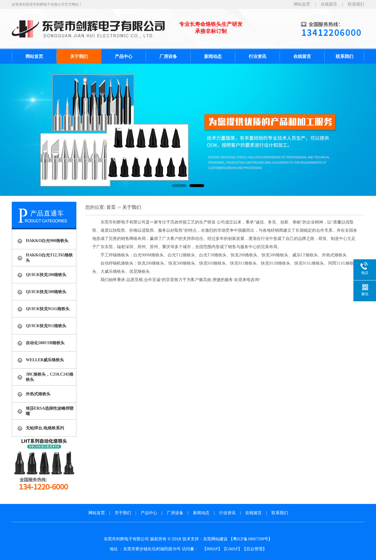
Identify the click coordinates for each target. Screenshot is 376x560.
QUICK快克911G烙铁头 (48, 309)
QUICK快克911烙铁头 (46, 326)
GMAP (232, 549)
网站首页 (302, 4)
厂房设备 (168, 56)
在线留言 (329, 4)
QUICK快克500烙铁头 (46, 292)
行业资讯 (257, 56)
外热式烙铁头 (38, 394)
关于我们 (79, 56)
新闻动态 (213, 56)
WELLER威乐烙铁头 (45, 360)
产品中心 (123, 56)
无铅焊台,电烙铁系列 (45, 428)
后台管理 (254, 549)
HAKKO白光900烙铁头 (47, 240)
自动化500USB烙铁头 (45, 343)
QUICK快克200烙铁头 (46, 275)
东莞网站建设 (215, 539)
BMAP (212, 549)
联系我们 (356, 4)
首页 (111, 207)
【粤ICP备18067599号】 (250, 539)
